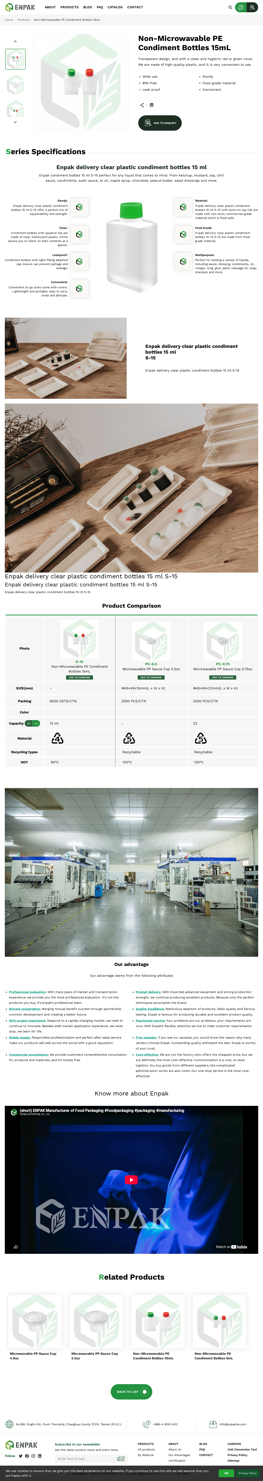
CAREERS (234, 1444)
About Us (174, 1449)
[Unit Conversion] (241, 7)
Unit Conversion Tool (242, 1449)
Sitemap (233, 1460)
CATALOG (115, 7)
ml (28, 723)
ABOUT (50, 7)
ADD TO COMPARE (79, 677)
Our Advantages (179, 1455)
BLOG (87, 7)
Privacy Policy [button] (248, 1473)
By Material (146, 1455)
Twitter (20, 1456)
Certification (177, 1460)
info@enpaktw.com (232, 1424)
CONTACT (135, 7)
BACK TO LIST (127, 1392)
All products (146, 1449)
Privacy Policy (237, 1455)
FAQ (100, 7)
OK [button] (226, 1473)
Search (230, 7)
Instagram (33, 1456)
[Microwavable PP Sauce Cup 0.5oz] (151, 641)
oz (36, 723)
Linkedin (151, 104)
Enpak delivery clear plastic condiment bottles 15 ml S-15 (23, 7)
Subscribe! (121, 1458)
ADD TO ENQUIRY (165, 123)
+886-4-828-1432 (165, 1424)
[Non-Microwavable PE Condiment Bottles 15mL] (79, 639)
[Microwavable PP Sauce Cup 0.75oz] (223, 641)
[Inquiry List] (252, 7)
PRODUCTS (69, 7)
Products (24, 20)
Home (9, 20)
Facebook (26, 1456)
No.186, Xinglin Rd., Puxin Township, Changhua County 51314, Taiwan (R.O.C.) (68, 1424)
